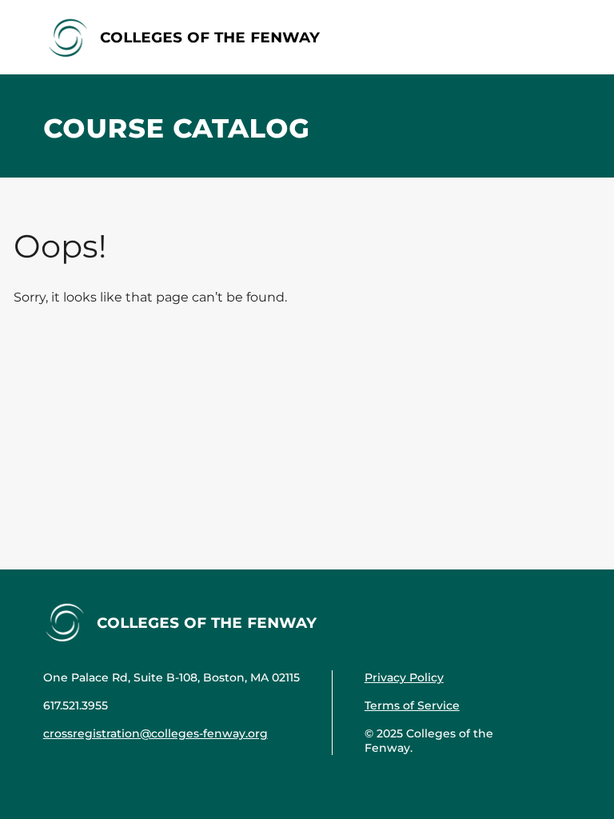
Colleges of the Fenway (210, 36)
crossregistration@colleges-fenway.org (155, 733)
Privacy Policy (404, 677)
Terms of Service (412, 705)
